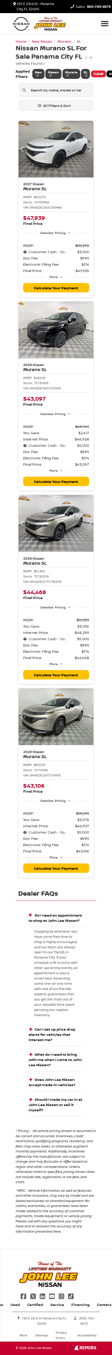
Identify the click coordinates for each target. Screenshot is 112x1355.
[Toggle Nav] (104, 23)
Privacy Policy (61, 1335)
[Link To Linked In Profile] (43, 1296)
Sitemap (41, 1335)
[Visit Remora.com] (85, 1348)
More (53, 277)
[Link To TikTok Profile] (71, 1296)
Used (15, 1304)
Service (57, 1304)
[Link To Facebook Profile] (24, 1296)
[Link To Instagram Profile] (62, 1296)
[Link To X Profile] (33, 1296)
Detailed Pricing (53, 233)
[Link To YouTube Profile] (52, 1296)
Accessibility (87, 1335)
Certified (35, 1304)
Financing (80, 1304)
